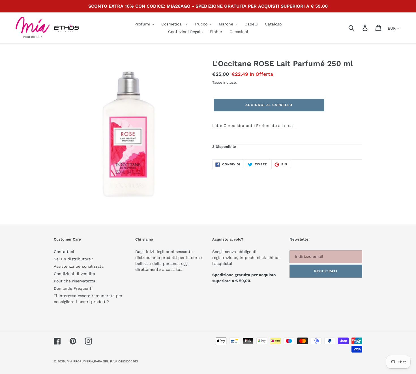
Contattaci (64, 251)
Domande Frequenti (73, 288)
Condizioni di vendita (74, 273)
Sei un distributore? (73, 259)
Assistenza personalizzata (79, 266)
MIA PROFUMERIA (80, 361)
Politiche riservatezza (74, 281)
